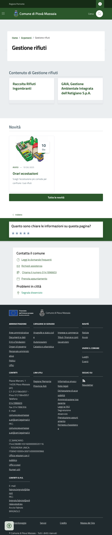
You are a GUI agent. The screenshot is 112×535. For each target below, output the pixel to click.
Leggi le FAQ (64, 406)
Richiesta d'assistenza (68, 426)
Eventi (85, 361)
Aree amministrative (19, 332)
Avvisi (16, 167)
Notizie (85, 332)
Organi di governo (17, 346)
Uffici (11, 365)
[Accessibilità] (9, 525)
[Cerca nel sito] (98, 13)
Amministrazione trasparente (68, 401)
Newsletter (87, 385)
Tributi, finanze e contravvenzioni (68, 339)
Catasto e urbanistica (43, 346)
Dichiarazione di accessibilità (68, 393)
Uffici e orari (14, 465)
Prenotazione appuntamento (68, 419)
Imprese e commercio (68, 332)
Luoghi (85, 357)
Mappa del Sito (87, 523)
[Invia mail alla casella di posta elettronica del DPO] (19, 491)
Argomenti (26, 37)
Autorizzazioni (40, 342)
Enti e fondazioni (17, 342)
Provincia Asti (40, 386)
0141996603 (15, 403)
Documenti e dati (17, 337)
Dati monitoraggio (17, 523)
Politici (12, 360)
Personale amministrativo (19, 353)
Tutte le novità (56, 197)
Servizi (43, 523)
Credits (63, 523)
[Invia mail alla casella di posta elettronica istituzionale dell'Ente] (19, 417)
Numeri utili (14, 469)
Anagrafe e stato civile (43, 335)
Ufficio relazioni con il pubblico (19, 458)
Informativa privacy (67, 381)
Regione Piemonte (16, 3)
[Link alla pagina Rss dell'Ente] (84, 381)
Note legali (63, 386)
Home (15, 37)
